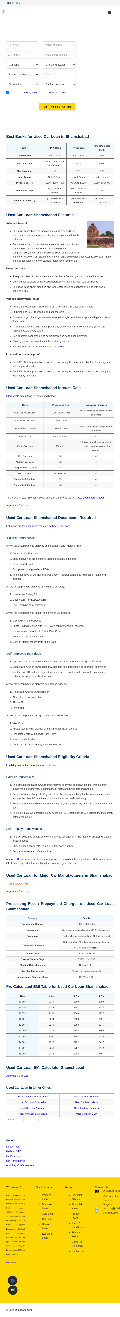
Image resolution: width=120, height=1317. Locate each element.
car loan (41, 231)
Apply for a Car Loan (17, 505)
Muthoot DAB (13, 1151)
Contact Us (78, 1251)
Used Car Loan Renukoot (86, 1096)
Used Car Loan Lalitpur (86, 1102)
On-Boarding (13, 1156)
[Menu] (109, 12)
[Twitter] (109, 3)
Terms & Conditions (57, 92)
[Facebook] (103, 3)
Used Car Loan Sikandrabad (33, 1102)
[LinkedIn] (115, 3)
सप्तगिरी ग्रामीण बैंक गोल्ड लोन (20, 1165)
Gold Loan (48, 1213)
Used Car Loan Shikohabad (33, 1114)
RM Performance (15, 1161)
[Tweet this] (27, 1119)
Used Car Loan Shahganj (32, 1108)
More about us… (12, 1262)
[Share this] (20, 1119)
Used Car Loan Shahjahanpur (33, 1096)
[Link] (12, 12)
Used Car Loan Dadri (86, 1114)
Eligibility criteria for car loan (22, 765)
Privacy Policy (30, 92)
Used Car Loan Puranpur (86, 1108)
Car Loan (47, 1219)
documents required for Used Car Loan (47, 526)
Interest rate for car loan (19, 396)
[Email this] (11, 1119)
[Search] (116, 12)
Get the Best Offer (57, 106)
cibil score (58, 346)
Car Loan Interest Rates (91, 497)
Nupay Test (12, 1146)
